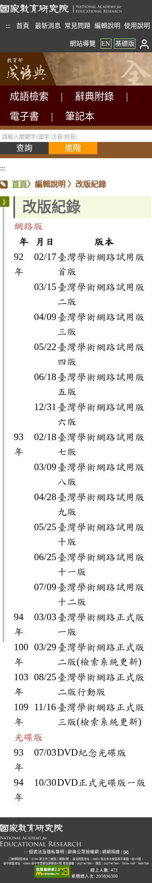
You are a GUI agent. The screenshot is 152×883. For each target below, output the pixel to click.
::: (8, 25)
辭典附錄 (94, 96)
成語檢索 (29, 96)
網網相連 (111, 852)
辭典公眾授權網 (83, 852)
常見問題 (77, 25)
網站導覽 (83, 43)
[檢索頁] (40, 83)
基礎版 (125, 43)
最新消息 (48, 25)
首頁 (22, 25)
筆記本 (79, 116)
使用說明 (137, 25)
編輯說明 (107, 25)
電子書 (24, 116)
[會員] (144, 43)
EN (105, 43)
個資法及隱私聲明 (46, 852)
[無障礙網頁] (52, 872)
